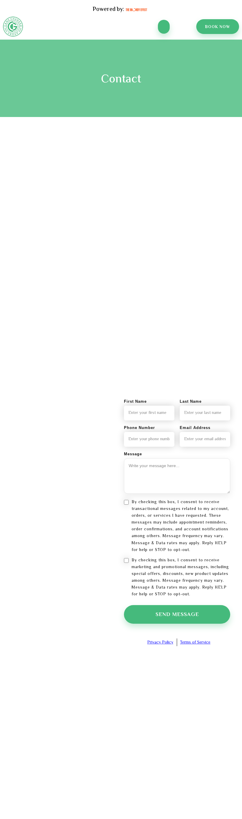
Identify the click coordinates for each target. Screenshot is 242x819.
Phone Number (139, 428)
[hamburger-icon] (164, 27)
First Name (135, 401)
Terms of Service (195, 642)
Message (133, 454)
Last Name (191, 401)
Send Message (177, 615)
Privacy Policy (160, 642)
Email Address (195, 428)
